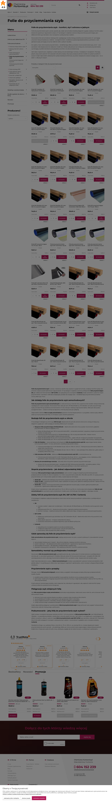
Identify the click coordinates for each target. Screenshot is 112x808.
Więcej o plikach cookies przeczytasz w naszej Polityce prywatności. (22, 794)
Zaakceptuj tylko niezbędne (11, 798)
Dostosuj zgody (26, 798)
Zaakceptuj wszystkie (39, 798)
